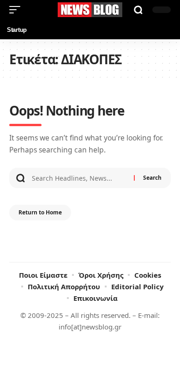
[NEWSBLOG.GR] (90, 9)
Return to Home (40, 212)
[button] (17, 9)
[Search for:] (79, 178)
